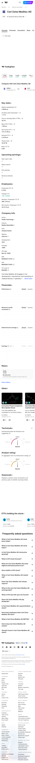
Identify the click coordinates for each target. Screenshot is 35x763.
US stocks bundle (23, 697)
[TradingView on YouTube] (10, 647)
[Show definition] (15, 107)
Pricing (20, 675)
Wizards (4, 755)
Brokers (20, 685)
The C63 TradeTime (23, 720)
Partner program (22, 758)
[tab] (23, 289)
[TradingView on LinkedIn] (18, 647)
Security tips (21, 733)
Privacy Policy (22, 728)
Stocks (3, 678)
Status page (21, 737)
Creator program (6, 737)
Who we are (21, 702)
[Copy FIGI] (13, 264)
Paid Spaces (5, 759)
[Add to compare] (18, 89)
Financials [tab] (12, 30)
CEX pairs (4, 685)
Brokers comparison (23, 687)
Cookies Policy (22, 730)
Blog (19, 706)
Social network (5, 731)
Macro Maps (5, 718)
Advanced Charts (22, 747)
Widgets (20, 742)
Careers (20, 709)
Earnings (4, 704)
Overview (20, 684)
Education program (23, 759)
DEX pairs (4, 687)
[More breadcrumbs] (9, 7)
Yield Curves (5, 714)
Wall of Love (5, 733)
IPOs (3, 708)
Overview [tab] (4, 30)
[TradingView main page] (6, 2)
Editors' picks (5, 749)
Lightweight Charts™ (23, 746)
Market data (21, 677)
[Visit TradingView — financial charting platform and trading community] (8, 67)
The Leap (20, 689)
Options (4, 716)
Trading (4, 745)
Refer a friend (5, 735)
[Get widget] (31, 428)
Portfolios (4, 713)
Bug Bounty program (23, 735)
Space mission (22, 704)
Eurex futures (21, 696)
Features (20, 673)
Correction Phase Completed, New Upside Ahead (12, 407)
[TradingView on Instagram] (14, 647)
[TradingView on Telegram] (22, 647)
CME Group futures (23, 694)
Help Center (21, 708)
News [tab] (28, 30)
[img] (23, 16)
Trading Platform (22, 749)
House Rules (5, 738)
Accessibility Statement (24, 732)
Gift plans (20, 679)
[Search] (19, 2)
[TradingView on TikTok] (26, 647)
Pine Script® (5, 720)
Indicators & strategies (8, 754)
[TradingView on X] (3, 647)
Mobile (3, 725)
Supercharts (5, 673)
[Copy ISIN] (13, 259)
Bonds (3, 682)
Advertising (21, 754)
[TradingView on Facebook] (7, 647)
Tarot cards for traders (24, 718)
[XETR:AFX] (3, 403)
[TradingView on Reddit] (30, 647)
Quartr (23, 664)
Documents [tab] (21, 30)
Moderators (5, 740)
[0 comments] (9, 420)
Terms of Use (21, 725)
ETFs (3, 680)
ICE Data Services (20, 654)
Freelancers (5, 757)
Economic (4, 702)
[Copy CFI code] (8, 270)
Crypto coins (5, 684)
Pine (3, 689)
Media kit (20, 711)
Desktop (4, 726)
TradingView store (23, 716)
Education (4, 747)
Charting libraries (22, 744)
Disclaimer (21, 726)
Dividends (4, 706)
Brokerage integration (24, 756)
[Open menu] (2, 2)
